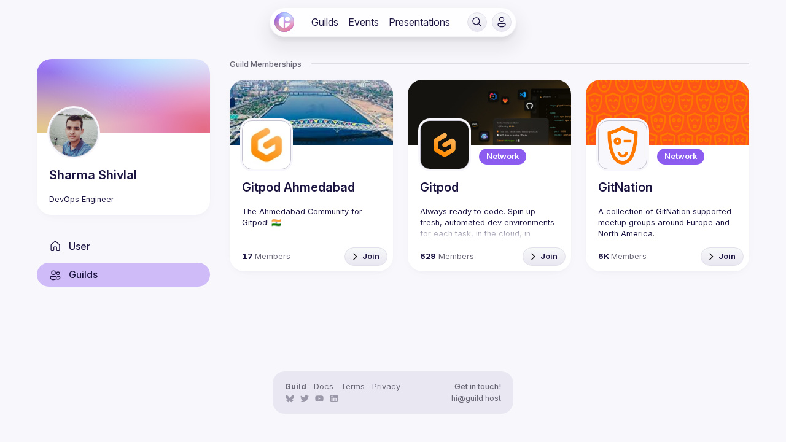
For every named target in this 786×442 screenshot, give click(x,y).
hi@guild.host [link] (476, 398)
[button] (477, 22)
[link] (284, 22)
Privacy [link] (386, 386)
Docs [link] (323, 386)
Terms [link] (353, 386)
